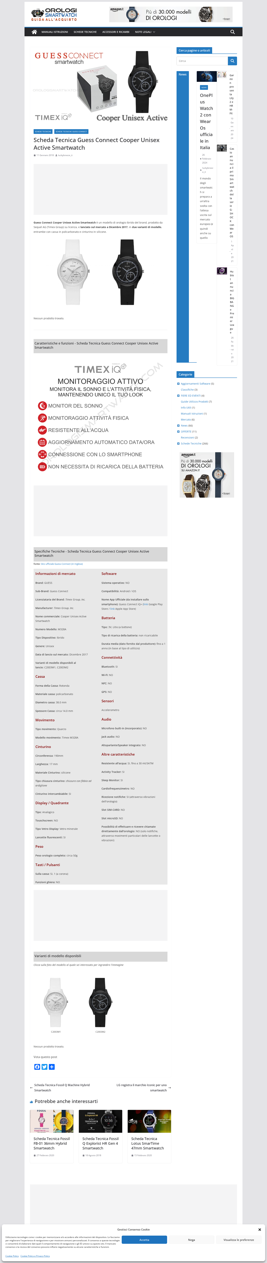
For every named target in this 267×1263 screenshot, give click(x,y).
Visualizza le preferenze (239, 1240)
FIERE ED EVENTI (191, 395)
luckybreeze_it (65, 155)
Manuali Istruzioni (192, 413)
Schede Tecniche (85, 32)
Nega (191, 1240)
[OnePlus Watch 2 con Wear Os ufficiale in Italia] (207, 76)
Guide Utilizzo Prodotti (194, 401)
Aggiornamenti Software (195, 383)
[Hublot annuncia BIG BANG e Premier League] (222, 316)
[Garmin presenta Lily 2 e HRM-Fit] (222, 106)
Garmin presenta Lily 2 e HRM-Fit (232, 94)
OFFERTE (186, 431)
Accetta (144, 1240)
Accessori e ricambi (115, 32)
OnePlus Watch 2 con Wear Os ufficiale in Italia (206, 121)
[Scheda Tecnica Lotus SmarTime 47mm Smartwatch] (149, 1112)
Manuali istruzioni (55, 32)
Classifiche (187, 389)
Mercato (186, 419)
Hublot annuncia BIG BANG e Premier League (232, 302)
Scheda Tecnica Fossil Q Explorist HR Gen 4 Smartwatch (100, 1143)
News (204, 87)
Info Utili (186, 407)
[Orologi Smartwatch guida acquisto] (34, 32)
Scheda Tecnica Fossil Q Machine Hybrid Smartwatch (62, 1087)
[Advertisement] (100, 189)
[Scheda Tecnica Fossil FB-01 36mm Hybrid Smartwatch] (51, 1112)
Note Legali (143, 32)
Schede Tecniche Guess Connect (71, 131)
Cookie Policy (12, 1256)
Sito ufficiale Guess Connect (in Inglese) (62, 563)
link (145, 604)
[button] (260, 1229)
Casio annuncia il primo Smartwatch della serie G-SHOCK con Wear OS (232, 192)
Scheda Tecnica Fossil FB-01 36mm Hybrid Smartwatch (52, 1143)
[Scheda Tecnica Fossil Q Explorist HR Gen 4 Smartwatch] (100, 1112)
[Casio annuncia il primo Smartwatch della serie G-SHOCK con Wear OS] (222, 205)
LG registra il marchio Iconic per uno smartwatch (142, 1087)
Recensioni (187, 437)
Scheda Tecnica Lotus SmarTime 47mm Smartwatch (147, 1143)
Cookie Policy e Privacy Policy (35, 1256)
